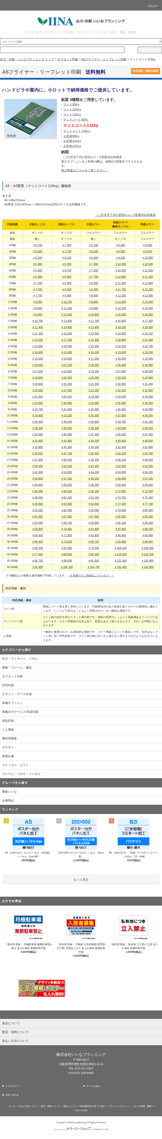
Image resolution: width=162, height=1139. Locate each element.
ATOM (84, 1110)
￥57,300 (66, 478)
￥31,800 (66, 409)
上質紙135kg (72, 146)
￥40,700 (120, 421)
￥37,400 (37, 459)
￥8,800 (93, 302)
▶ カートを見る (91, 1086)
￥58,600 (147, 459)
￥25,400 (93, 409)
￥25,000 (120, 358)
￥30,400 (66, 403)
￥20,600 (37, 390)
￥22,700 (147, 346)
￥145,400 (120, 567)
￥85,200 (93, 554)
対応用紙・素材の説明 (145, 70)
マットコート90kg (75, 119)
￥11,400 (37, 327)
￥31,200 (147, 384)
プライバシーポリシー (118, 1106)
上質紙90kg (71, 136)
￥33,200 (66, 415)
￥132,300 (120, 560)
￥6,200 (93, 245)
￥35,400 (147, 403)
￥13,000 (147, 302)
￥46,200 (93, 478)
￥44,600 (37, 485)
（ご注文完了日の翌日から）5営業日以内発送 (125, 215)
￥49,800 (147, 440)
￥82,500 (120, 516)
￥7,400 (66, 245)
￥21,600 (37, 396)
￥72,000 (120, 491)
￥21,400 (147, 340)
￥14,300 (93, 340)
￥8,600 (120, 245)
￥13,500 (93, 333)
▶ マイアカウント (11, 1086)
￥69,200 (37, 548)
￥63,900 (120, 472)
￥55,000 (37, 523)
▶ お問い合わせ (10, 1095)
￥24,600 (37, 415)
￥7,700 (66, 251)
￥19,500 (66, 352)
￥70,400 (66, 529)
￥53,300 (37, 516)
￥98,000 (66, 560)
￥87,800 (120, 529)
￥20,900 (120, 340)
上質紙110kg (72, 141)
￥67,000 (66, 516)
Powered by (59, 1129)
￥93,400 (147, 541)
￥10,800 (120, 276)
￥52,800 (147, 447)
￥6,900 (37, 276)
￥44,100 (147, 428)
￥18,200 (120, 327)
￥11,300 (147, 276)
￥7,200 (93, 270)
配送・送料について (50, 1106)
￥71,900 (66, 535)
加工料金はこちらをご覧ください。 (84, 170)
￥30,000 (37, 434)
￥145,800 (147, 567)
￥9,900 (66, 295)
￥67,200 (147, 478)
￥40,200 (93, 459)
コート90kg (71, 104)
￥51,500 (37, 510)
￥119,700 (147, 554)
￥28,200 (37, 428)
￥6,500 (93, 251)
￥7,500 (37, 289)
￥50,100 (66, 459)
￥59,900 (93, 523)
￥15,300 (93, 346)
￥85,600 (147, 523)
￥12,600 (147, 295)
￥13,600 (66, 321)
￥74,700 (120, 497)
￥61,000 (120, 466)
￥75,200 (147, 497)
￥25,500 (147, 358)
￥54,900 (66, 472)
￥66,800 (120, 478)
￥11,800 (147, 283)
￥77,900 (37, 554)
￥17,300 (147, 321)
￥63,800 (66, 504)
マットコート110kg (80, 125)
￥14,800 (66, 327)
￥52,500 (66, 466)
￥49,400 (120, 440)
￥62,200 (66, 497)
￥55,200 (120, 453)
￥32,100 (120, 390)
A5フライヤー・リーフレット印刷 (103, 59)
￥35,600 (66, 421)
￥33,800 (37, 447)
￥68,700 (66, 523)
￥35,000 (120, 403)
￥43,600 (120, 428)
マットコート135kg (76, 131)
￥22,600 (37, 403)
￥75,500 (93, 548)
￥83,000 (147, 516)
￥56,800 (37, 529)
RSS (77, 1110)
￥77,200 (120, 504)
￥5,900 (37, 251)
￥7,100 (37, 283)
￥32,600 (147, 390)
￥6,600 (37, 270)
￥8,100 (66, 257)
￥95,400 (37, 567)
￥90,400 (120, 535)
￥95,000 (93, 560)
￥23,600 (120, 352)
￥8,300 (66, 264)
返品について (69, 1106)
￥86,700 (37, 560)
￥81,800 (66, 548)
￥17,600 (37, 371)
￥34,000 (147, 396)
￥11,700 (120, 289)
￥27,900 (120, 371)
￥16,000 (147, 314)
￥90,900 (147, 535)
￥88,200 (147, 529)
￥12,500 (120, 302)
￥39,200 (37, 466)
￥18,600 (147, 327)
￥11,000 (147, 270)
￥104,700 (93, 567)
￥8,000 (93, 283)
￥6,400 (37, 264)
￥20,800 (66, 358)
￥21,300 (93, 384)
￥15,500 (120, 314)
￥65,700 (93, 541)
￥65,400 (66, 510)
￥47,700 (66, 453)
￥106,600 (147, 548)
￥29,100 (66, 396)
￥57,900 (93, 516)
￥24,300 (93, 403)
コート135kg (72, 114)
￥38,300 (147, 415)
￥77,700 (147, 504)
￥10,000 (147, 257)
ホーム (12, 1106)
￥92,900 (120, 541)
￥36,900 (147, 409)
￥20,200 (93, 377)
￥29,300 (120, 377)
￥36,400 (120, 409)
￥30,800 (120, 384)
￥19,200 (93, 371)
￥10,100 (66, 302)
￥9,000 (147, 245)
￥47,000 (147, 434)
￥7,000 (93, 264)
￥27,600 (66, 390)
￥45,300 (66, 447)
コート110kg (72, 109)
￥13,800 (37, 346)
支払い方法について (28, 1106)
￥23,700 (37, 409)
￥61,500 (147, 466)
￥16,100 (93, 352)
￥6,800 (93, 257)
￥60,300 (37, 541)
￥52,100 (93, 497)
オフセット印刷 (67, 59)
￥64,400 (147, 472)
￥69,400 (120, 485)
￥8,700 (66, 270)
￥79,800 (120, 510)
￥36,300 (93, 447)
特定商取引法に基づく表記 (92, 1106)
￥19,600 (120, 333)
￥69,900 (147, 485)
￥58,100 (120, 459)
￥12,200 (147, 289)
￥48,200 (93, 485)
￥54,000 (93, 504)
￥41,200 (147, 421)
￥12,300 (37, 333)
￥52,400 (120, 447)
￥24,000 (147, 352)
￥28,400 (147, 371)
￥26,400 (120, 365)
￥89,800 (66, 554)
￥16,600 (37, 365)
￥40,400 (66, 434)
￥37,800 (120, 415)
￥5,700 (37, 245)
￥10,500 (147, 264)
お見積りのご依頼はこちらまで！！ (92, 575)
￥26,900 (147, 365)
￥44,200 (93, 472)
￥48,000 (37, 497)
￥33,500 (120, 396)
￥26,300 (66, 384)
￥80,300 (147, 510)
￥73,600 (66, 541)
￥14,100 (120, 308)
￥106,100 (120, 548)
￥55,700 (147, 453)
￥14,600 (147, 308)
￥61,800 (93, 529)
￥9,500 (147, 251)
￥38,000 (66, 428)
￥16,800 (120, 321)
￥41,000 (37, 472)
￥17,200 (66, 340)
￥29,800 (147, 377)
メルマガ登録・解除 (141, 1106)
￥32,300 (93, 434)
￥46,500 (120, 434)
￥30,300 (93, 428)
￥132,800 (147, 560)
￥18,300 (66, 346)
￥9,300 (66, 283)
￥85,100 (120, 523)
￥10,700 (37, 321)
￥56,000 (93, 510)
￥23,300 (93, 396)
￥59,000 (66, 485)
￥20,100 (147, 333)
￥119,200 (120, 554)
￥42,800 (66, 440)
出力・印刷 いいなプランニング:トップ (27, 59)
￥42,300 (93, 466)
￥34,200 (93, 440)
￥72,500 (147, 491)
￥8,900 (66, 276)
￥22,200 (120, 346)
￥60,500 (66, 491)
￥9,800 (93, 308)
